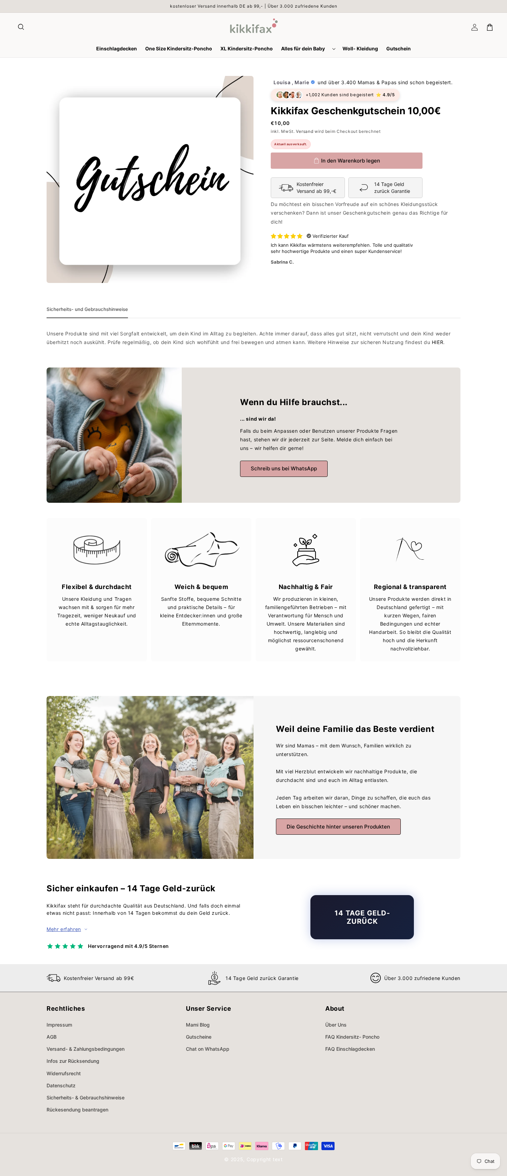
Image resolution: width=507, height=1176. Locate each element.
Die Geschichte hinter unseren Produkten (338, 826)
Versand (304, 131)
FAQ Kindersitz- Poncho (352, 1037)
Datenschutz (61, 1085)
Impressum (59, 1025)
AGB (52, 1037)
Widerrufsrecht (64, 1073)
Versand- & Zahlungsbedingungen (86, 1049)
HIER (437, 342)
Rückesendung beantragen (77, 1110)
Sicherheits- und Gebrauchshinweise (87, 309)
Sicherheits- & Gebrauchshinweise (86, 1097)
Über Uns (336, 1025)
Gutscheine (198, 1037)
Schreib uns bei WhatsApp (284, 468)
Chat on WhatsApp (207, 1049)
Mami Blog (198, 1025)
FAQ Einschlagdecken (350, 1049)
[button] (21, 27)
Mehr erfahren (64, 929)
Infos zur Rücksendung (73, 1061)
